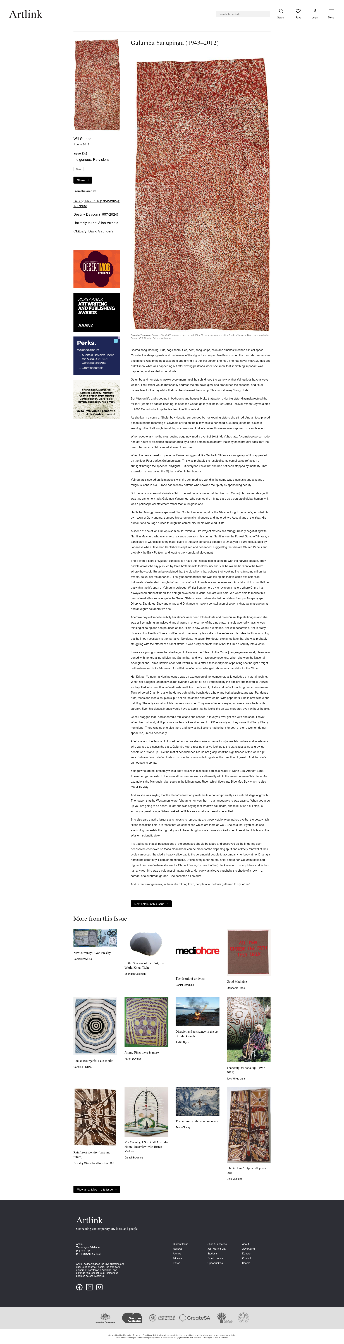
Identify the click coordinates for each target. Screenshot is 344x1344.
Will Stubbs (82, 138)
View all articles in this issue (95, 1189)
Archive (177, 1253)
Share (81, 180)
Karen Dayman (133, 1058)
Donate (246, 1253)
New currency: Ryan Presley (92, 953)
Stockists (212, 1253)
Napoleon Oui (106, 1163)
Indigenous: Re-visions (91, 159)
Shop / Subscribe (217, 1244)
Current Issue (180, 1244)
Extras (176, 1263)
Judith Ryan (182, 1042)
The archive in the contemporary (197, 1121)
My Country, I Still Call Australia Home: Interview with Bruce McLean (146, 1147)
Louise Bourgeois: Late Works (93, 1061)
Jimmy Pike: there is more (142, 1052)
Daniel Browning (82, 959)
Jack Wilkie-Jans (236, 1078)
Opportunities (215, 1263)
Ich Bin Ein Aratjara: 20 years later (246, 1170)
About (245, 1244)
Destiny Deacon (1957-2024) (95, 214)
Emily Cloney (183, 1127)
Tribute (78, 169)
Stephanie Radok (236, 988)
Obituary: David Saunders (93, 231)
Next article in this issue (149, 904)
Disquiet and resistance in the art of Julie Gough (197, 1034)
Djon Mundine (234, 1178)
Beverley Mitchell (83, 1163)
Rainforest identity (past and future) (91, 1155)
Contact (246, 1258)
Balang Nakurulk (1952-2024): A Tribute (96, 203)
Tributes (177, 1258)
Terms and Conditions (142, 1335)
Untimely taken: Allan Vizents (95, 222)
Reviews (177, 1248)
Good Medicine (237, 982)
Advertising (248, 1248)
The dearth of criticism (190, 978)
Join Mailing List (216, 1248)
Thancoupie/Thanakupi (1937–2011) (247, 1070)
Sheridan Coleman (135, 973)
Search (246, 1263)
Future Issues (215, 1258)
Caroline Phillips (82, 1067)
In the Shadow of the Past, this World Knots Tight (144, 966)
